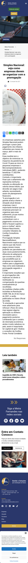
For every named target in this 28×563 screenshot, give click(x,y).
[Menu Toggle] (26, 3)
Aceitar (14, 549)
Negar (14, 553)
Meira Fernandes (10, 47)
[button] (25, 533)
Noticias (8, 49)
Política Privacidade (14, 561)
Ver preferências (14, 557)
